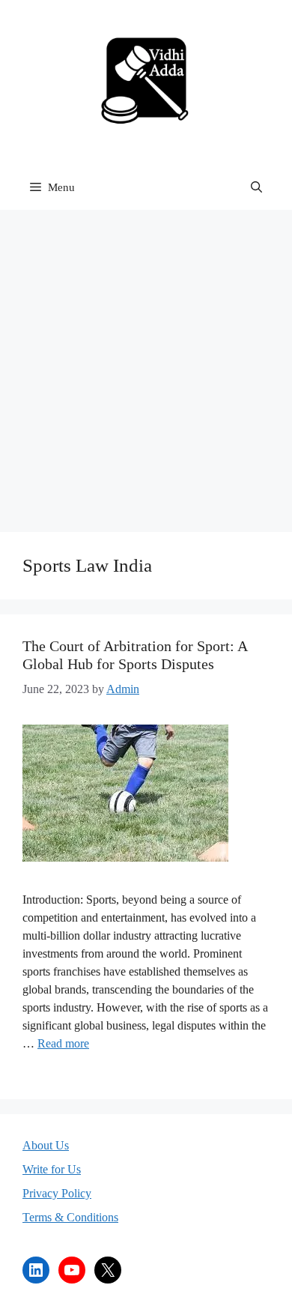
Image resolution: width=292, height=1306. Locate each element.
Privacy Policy (56, 1193)
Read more (63, 1043)
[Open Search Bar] (256, 187)
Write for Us (51, 1169)
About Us (45, 1145)
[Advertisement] (146, 363)
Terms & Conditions (70, 1217)
